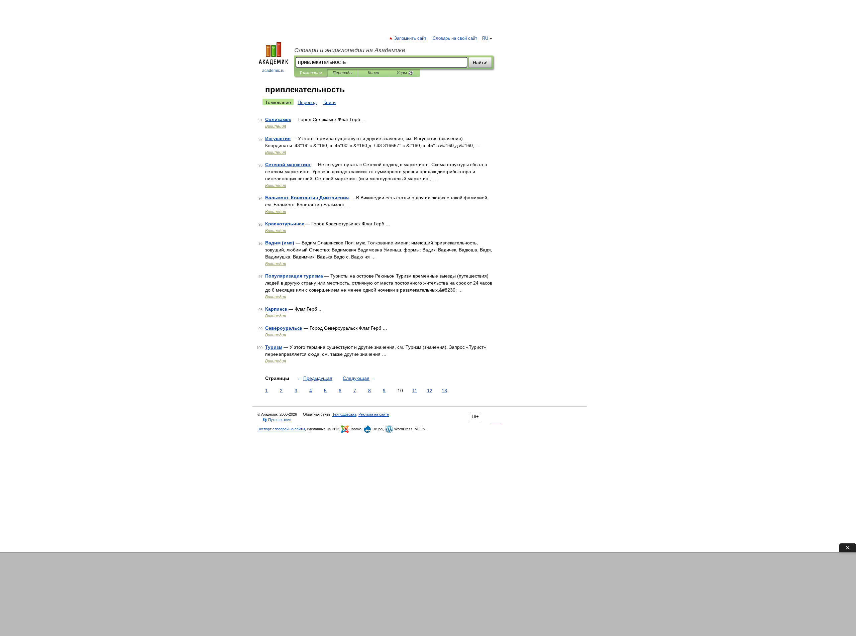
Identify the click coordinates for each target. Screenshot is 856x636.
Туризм (273, 347)
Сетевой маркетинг (288, 164)
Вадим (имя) (279, 242)
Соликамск (278, 119)
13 (444, 390)
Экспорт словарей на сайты (281, 429)
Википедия (275, 126)
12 (429, 390)
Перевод (307, 102)
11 (414, 390)
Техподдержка (344, 414)
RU (485, 38)
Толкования (310, 73)
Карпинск (276, 309)
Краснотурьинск (284, 223)
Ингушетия (278, 138)
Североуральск (283, 328)
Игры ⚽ (405, 73)
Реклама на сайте (373, 414)
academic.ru (273, 70)
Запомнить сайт (410, 38)
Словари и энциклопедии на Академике (349, 50)
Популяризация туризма (294, 276)
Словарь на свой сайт (455, 38)
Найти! (480, 62)
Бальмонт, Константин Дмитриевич (307, 197)
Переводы (342, 73)
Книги (373, 73)
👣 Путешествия (276, 420)
